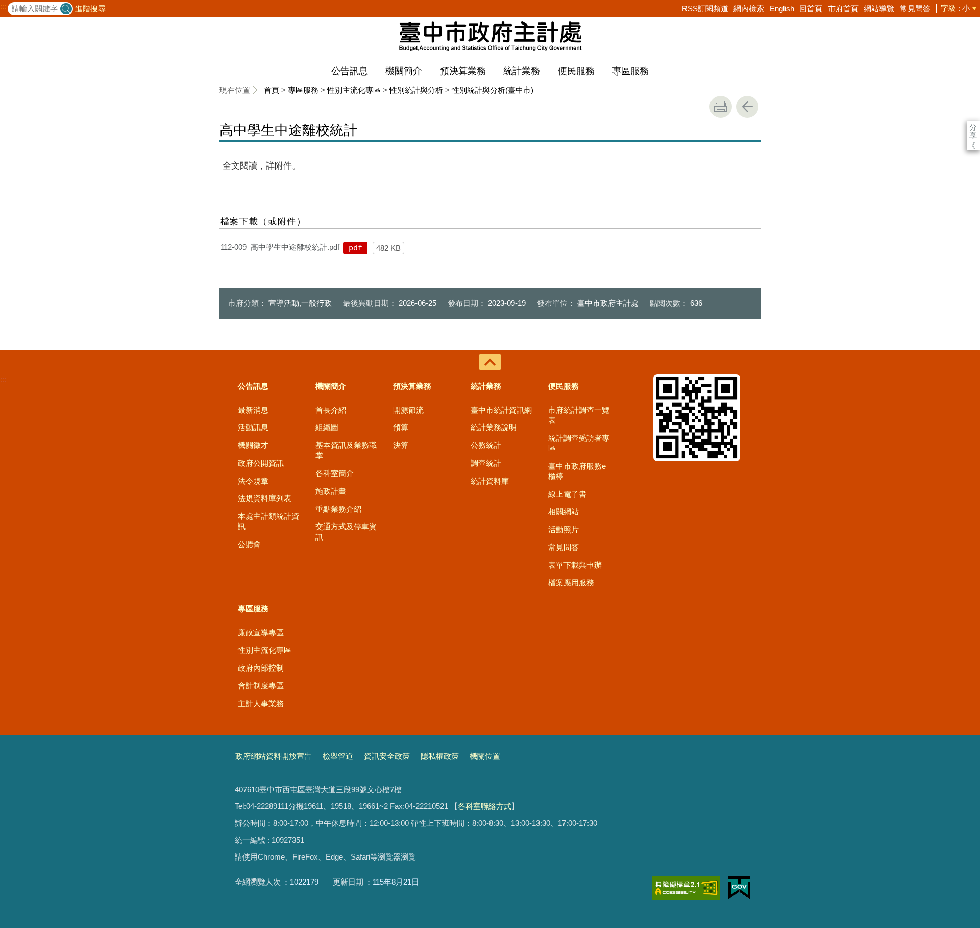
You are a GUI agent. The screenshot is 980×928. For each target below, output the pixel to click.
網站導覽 (879, 8)
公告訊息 (349, 71)
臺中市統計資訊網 (501, 410)
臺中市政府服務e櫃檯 (577, 471)
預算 (400, 427)
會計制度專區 (261, 685)
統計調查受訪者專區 (578, 443)
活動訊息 (253, 427)
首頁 (271, 90)
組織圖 (326, 427)
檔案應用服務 (571, 582)
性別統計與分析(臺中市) (492, 90)
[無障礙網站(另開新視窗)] (686, 888)
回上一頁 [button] (747, 107)
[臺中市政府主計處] (490, 35)
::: (3, 6)
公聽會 (249, 544)
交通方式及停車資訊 (346, 531)
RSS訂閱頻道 (705, 8)
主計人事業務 (261, 703)
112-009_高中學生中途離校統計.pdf (279, 247)
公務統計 (486, 445)
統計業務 (521, 71)
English (782, 8)
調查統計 (486, 463)
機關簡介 (403, 71)
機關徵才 (253, 445)
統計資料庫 (490, 481)
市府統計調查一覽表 (578, 415)
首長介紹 (330, 410)
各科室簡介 (334, 473)
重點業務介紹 (338, 509)
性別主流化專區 (354, 90)
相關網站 (563, 511)
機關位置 (485, 756)
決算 (400, 445)
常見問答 (915, 8)
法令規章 (253, 481)
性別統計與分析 (416, 90)
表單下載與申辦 (575, 565)
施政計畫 (330, 491)
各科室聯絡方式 (484, 806)
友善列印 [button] (720, 107)
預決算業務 (463, 71)
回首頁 (810, 8)
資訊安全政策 (387, 756)
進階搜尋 (90, 8)
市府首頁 (843, 8)
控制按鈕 (490, 362)
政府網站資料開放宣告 (273, 756)
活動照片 (563, 529)
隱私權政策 (440, 756)
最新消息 (253, 410)
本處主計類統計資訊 (268, 521)
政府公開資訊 (261, 463)
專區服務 (630, 71)
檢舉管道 (338, 756)
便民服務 (576, 71)
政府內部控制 (261, 667)
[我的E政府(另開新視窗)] (739, 888)
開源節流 (408, 410)
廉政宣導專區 (261, 632)
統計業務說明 (494, 427)
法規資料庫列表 (264, 498)
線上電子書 (567, 494)
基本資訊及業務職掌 (346, 450)
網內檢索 (748, 8)
